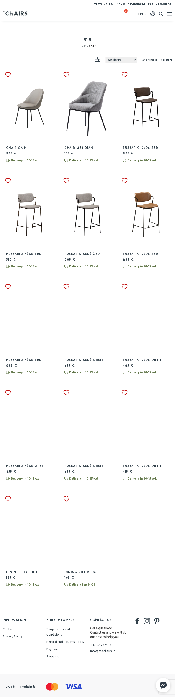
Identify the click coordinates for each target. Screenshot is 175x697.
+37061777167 (103, 3)
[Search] (161, 13)
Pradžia (83, 46)
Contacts (9, 629)
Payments (53, 649)
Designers (163, 3)
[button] (163, 685)
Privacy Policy (13, 636)
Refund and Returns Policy (65, 641)
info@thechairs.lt (131, 3)
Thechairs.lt (27, 686)
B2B (150, 3)
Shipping (52, 656)
